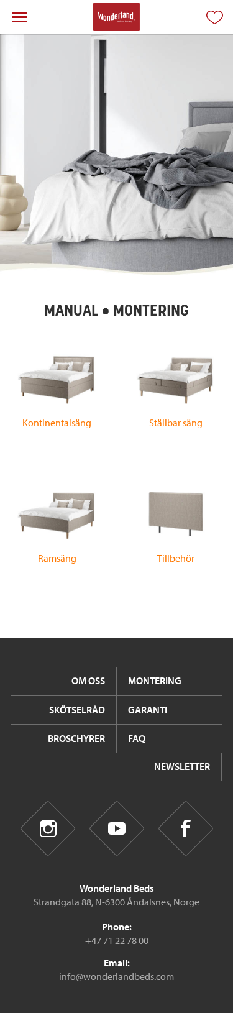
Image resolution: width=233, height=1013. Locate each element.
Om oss (88, 680)
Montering (154, 680)
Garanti (147, 710)
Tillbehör (175, 558)
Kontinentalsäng (56, 422)
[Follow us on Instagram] (47, 828)
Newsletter (182, 766)
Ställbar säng (176, 422)
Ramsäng (57, 558)
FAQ (136, 738)
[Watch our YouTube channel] (116, 828)
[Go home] (116, 17)
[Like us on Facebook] (185, 828)
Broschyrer (76, 738)
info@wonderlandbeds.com (116, 976)
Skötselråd (77, 710)
